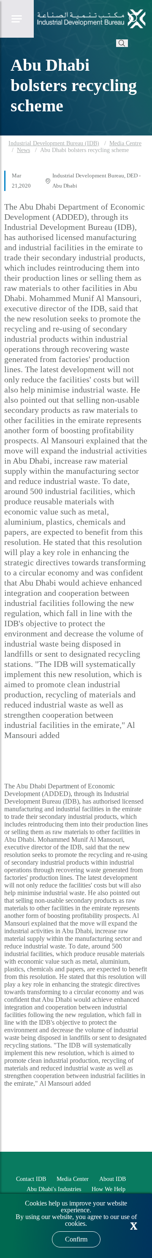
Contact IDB (31, 1179)
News (23, 150)
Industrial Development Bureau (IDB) (53, 143)
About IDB (112, 1179)
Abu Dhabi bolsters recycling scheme (84, 150)
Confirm (76, 1239)
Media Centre (125, 143)
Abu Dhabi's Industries (54, 1189)
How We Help (108, 1189)
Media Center (73, 1179)
